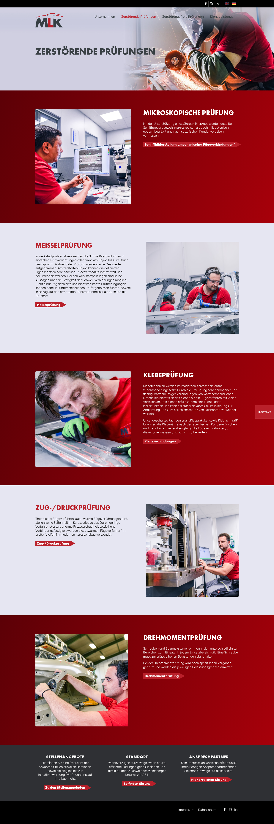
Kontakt (264, 412)
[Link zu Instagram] (211, 4)
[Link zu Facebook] (205, 4)
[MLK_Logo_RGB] (49, 20)
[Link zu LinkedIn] (217, 4)
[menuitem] (104, 16)
